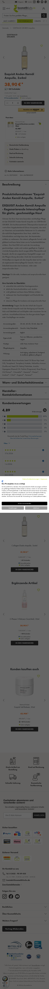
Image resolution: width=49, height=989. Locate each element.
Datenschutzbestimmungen (30, 479)
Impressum (44, 479)
